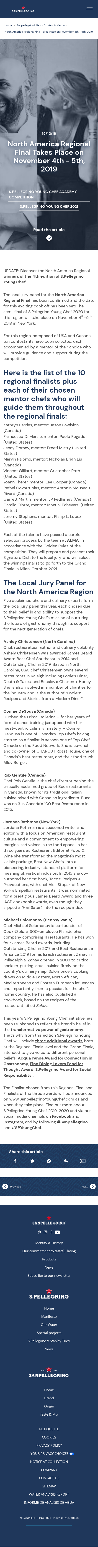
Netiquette (49, 1429)
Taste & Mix (49, 1414)
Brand (49, 1398)
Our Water (49, 1324)
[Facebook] (15, 1161)
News (49, 1267)
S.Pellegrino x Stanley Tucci (49, 1341)
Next (85, 1186)
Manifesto (49, 1316)
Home (49, 1308)
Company (49, 1469)
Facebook (51, 1232)
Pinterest (39, 1232)
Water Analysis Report (49, 1494)
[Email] (82, 1161)
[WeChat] (66, 1161)
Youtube (57, 1232)
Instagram (45, 1232)
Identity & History (49, 1242)
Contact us (49, 1478)
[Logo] (49, 1220)
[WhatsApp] (49, 1161)
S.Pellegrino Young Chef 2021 (49, 206)
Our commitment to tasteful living (49, 1251)
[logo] (49, 1293)
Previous (15, 1186)
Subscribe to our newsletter (49, 1275)
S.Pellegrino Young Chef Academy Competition (43, 194)
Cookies (49, 1437)
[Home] (23, 9)
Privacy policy (49, 1445)
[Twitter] (32, 1161)
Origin (49, 1406)
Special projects (49, 1332)
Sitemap (49, 1486)
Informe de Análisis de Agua (49, 1502)
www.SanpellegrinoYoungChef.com (41, 1099)
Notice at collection (49, 1461)
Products (49, 1259)
